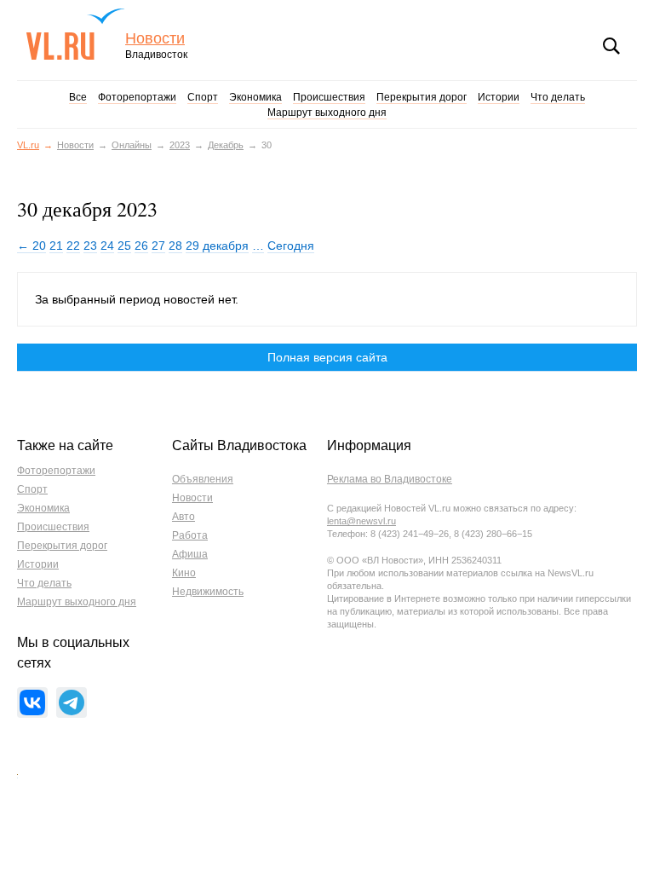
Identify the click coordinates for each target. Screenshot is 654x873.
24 (107, 245)
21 (56, 245)
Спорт (202, 97)
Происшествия (329, 97)
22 (73, 245)
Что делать (558, 97)
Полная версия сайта (327, 357)
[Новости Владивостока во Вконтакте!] (32, 702)
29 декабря (217, 245)
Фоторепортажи (137, 97)
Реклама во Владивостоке (389, 479)
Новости (155, 38)
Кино (184, 573)
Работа (190, 535)
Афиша (190, 554)
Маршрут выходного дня (327, 113)
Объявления (202, 479)
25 (124, 245)
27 (158, 245)
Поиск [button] (611, 46)
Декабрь (226, 145)
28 (175, 245)
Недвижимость (208, 592)
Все (78, 97)
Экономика (255, 97)
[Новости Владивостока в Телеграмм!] (71, 702)
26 (141, 245)
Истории (498, 97)
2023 (179, 145)
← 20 (31, 245)
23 (90, 245)
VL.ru (75, 34)
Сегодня (290, 245)
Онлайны (132, 145)
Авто (183, 517)
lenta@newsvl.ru (361, 521)
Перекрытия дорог (421, 97)
